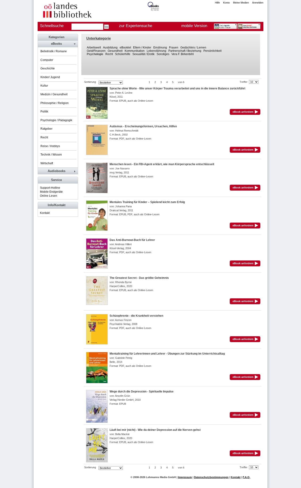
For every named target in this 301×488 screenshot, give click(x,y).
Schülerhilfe (122, 54)
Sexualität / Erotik (143, 54)
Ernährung (160, 47)
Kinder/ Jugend (50, 77)
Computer (46, 60)
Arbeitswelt (94, 47)
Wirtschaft (46, 163)
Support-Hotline (50, 187)
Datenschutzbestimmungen (211, 477)
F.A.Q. (246, 477)
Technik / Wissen (51, 154)
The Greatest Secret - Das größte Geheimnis (139, 278)
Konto (226, 2)
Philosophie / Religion (54, 103)
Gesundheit (115, 50)
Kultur (44, 85)
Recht (109, 54)
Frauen (173, 47)
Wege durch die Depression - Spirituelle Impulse (142, 391)
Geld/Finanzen (96, 50)
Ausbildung (110, 47)
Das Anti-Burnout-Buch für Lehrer (132, 240)
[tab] (58, 43)
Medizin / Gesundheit (53, 94)
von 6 (181, 82)
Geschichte (47, 68)
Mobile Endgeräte (51, 191)
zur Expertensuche (135, 26)
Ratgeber (46, 128)
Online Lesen (48, 195)
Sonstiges (163, 54)
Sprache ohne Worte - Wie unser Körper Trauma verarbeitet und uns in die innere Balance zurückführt (177, 88)
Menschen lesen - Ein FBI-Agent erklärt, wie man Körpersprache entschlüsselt (162, 164)
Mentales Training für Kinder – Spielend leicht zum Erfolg (147, 202)
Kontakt (45, 213)
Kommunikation (135, 50)
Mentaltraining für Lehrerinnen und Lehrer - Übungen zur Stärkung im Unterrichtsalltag (167, 353)
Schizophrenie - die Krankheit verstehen (136, 315)
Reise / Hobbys (50, 146)
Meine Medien (241, 2)
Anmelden (257, 2)
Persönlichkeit (212, 50)
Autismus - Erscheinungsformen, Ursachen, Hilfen (143, 126)
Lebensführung (156, 50)
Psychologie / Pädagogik (56, 120)
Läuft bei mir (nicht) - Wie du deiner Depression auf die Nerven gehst (155, 430)
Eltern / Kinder (142, 47)
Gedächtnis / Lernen (193, 47)
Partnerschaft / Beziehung (184, 50)
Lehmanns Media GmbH (161, 477)
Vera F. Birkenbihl (182, 54)
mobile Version (194, 26)
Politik (44, 111)
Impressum (185, 477)
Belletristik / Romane (53, 51)
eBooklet (125, 47)
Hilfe (217, 2)
